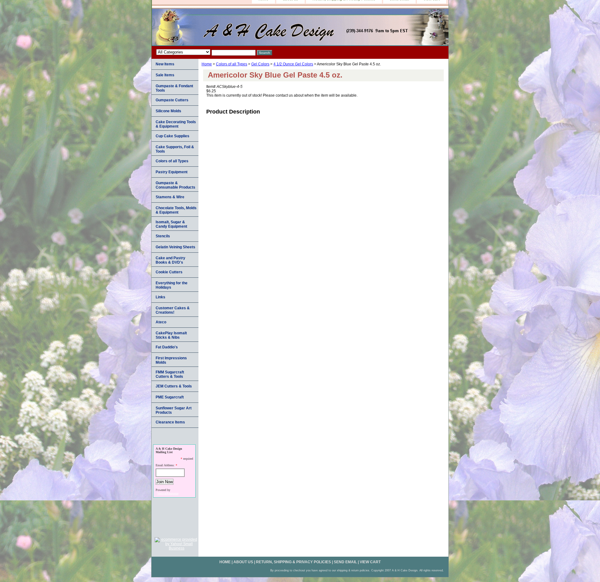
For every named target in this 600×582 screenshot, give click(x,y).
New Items (165, 64)
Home (207, 64)
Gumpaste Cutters (172, 100)
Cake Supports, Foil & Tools (175, 149)
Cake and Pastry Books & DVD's (170, 260)
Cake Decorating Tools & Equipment (176, 124)
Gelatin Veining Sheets (175, 247)
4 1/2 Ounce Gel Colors (293, 64)
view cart (370, 562)
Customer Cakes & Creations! (173, 310)
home (225, 562)
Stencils (163, 236)
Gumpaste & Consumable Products (175, 185)
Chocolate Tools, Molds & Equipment (176, 210)
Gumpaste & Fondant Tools (174, 88)
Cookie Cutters (169, 272)
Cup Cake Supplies (172, 136)
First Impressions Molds (171, 360)
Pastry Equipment (172, 172)
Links (160, 297)
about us (243, 562)
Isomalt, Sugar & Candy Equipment (171, 224)
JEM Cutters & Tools (174, 386)
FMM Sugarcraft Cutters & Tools (170, 374)
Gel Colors (260, 64)
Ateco (161, 322)
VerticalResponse (167, 493)
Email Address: (165, 465)
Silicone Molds (168, 111)
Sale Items (165, 75)
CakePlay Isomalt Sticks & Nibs (171, 335)
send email (345, 562)
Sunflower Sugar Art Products (174, 410)
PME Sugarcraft (170, 397)
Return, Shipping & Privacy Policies (293, 562)
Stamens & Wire (170, 197)
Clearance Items (170, 422)
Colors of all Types (231, 64)
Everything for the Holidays (172, 285)
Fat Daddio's (167, 347)
